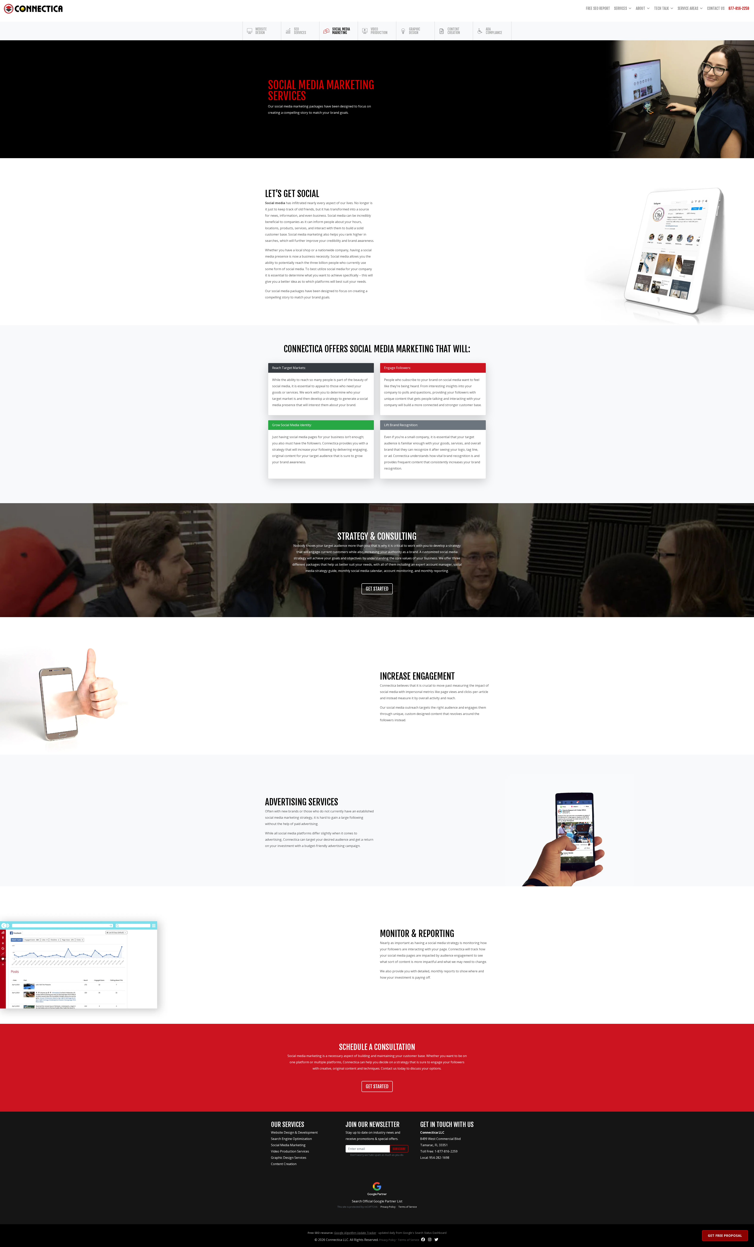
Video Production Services (290, 1151)
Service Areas (688, 8)
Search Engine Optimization (291, 1139)
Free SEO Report (598, 8)
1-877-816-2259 (446, 1151)
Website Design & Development (294, 1132)
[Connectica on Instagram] (430, 1240)
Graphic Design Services (288, 1157)
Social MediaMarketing (341, 31)
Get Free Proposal (725, 1235)
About (640, 8)
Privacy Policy (388, 1206)
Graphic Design (414, 31)
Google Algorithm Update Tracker (355, 1233)
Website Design (261, 31)
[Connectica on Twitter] (436, 1240)
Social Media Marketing (288, 1145)
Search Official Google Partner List (377, 1201)
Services (620, 8)
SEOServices (300, 31)
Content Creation (453, 31)
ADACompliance (494, 31)
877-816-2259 (738, 8)
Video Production (379, 31)
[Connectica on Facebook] (423, 1240)
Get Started (377, 589)
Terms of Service (407, 1206)
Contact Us (716, 8)
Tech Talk (661, 8)
